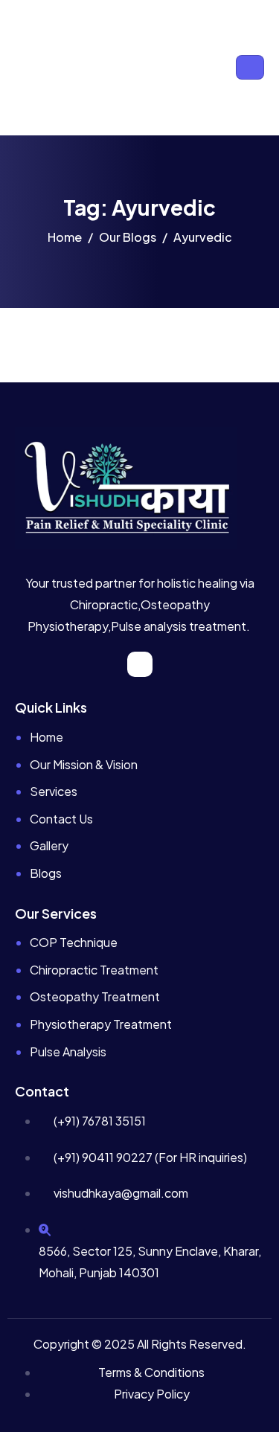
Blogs (46, 873)
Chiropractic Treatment (94, 969)
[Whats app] (140, 664)
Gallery (49, 845)
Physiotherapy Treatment (101, 1024)
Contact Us (61, 818)
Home (46, 737)
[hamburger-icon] (250, 67)
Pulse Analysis (68, 1051)
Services (53, 791)
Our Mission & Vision (84, 764)
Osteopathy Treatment (95, 996)
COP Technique (74, 942)
